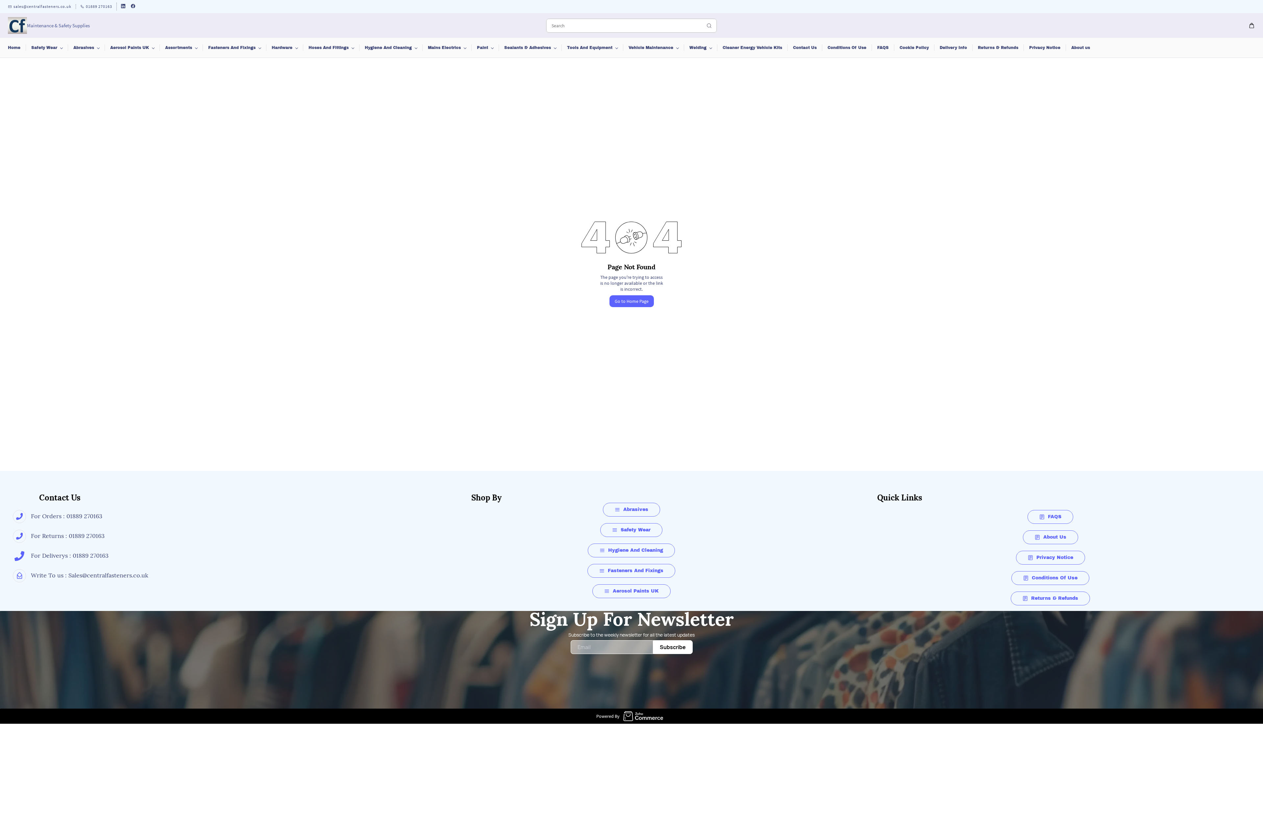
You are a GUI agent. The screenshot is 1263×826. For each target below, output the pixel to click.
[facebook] (133, 7)
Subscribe (673, 647)
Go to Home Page (632, 301)
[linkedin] (123, 7)
